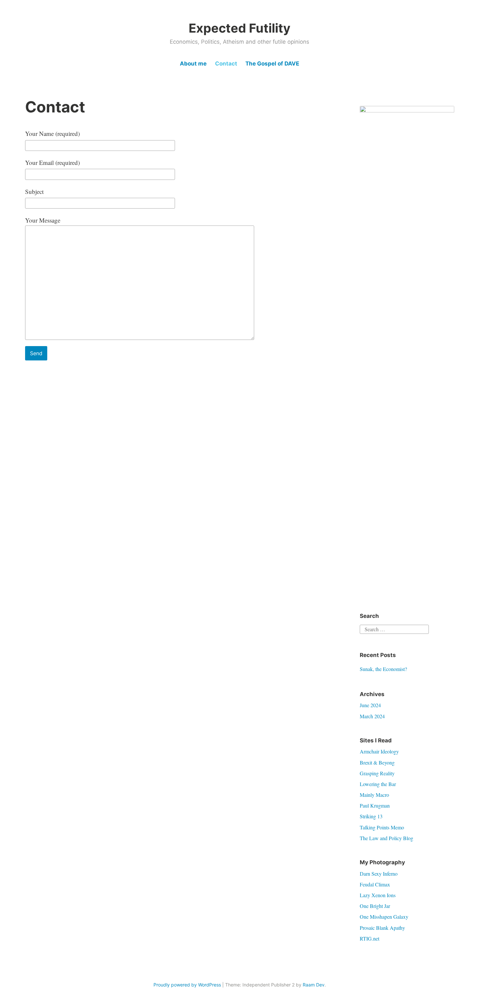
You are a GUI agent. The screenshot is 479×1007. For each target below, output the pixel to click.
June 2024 (370, 705)
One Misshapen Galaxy (384, 916)
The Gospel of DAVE (272, 63)
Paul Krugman (375, 805)
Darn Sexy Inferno (379, 873)
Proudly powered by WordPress (187, 984)
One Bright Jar (375, 905)
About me (193, 63)
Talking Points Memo (382, 827)
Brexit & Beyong (377, 762)
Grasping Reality (377, 773)
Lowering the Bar (378, 784)
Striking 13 (371, 816)
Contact (226, 63)
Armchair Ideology (379, 751)
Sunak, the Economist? (383, 669)
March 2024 (372, 716)
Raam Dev (314, 984)
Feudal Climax (375, 884)
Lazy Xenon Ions (378, 895)
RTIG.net (369, 938)
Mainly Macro (374, 794)
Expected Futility (239, 28)
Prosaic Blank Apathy (382, 927)
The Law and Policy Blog (386, 838)
